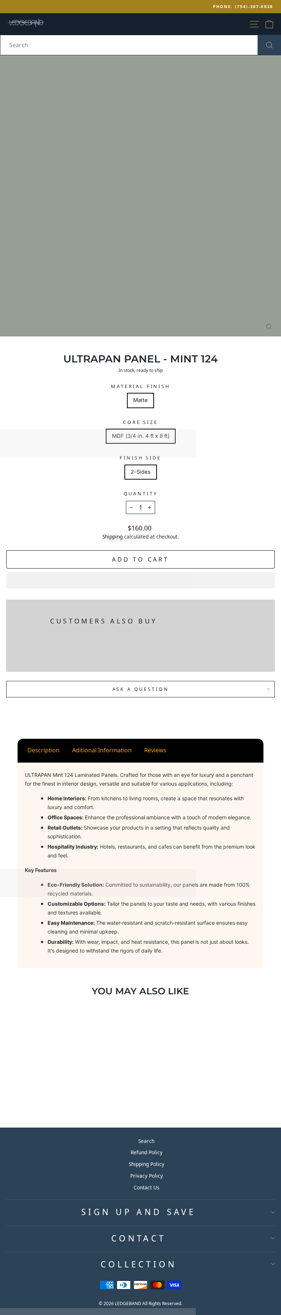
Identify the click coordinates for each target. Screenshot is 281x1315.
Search (146, 1140)
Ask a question (140, 689)
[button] (140, 580)
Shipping (112, 536)
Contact (138, 1238)
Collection (138, 1264)
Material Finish (140, 386)
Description (43, 750)
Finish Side (140, 457)
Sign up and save (138, 1212)
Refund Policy (146, 1152)
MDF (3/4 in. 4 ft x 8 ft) (140, 436)
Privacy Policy (146, 1175)
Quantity (141, 493)
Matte (140, 400)
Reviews (155, 750)
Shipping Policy (146, 1164)
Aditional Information (102, 750)
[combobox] (140, 45)
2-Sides (141, 472)
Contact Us (147, 1187)
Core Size (140, 422)
